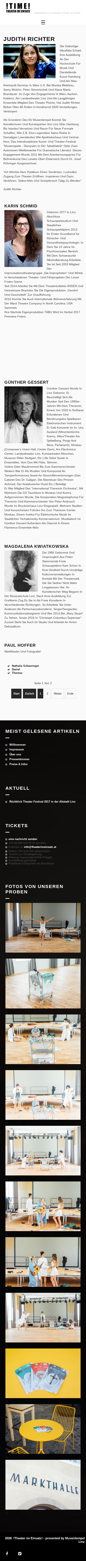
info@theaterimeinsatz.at (40, 846)
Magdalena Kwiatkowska (36, 546)
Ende (70, 693)
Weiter (58, 693)
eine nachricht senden (23, 839)
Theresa (16, 672)
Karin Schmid (20, 206)
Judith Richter (29, 39)
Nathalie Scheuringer (25, 665)
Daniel (15, 669)
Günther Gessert (26, 382)
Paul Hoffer (20, 645)
